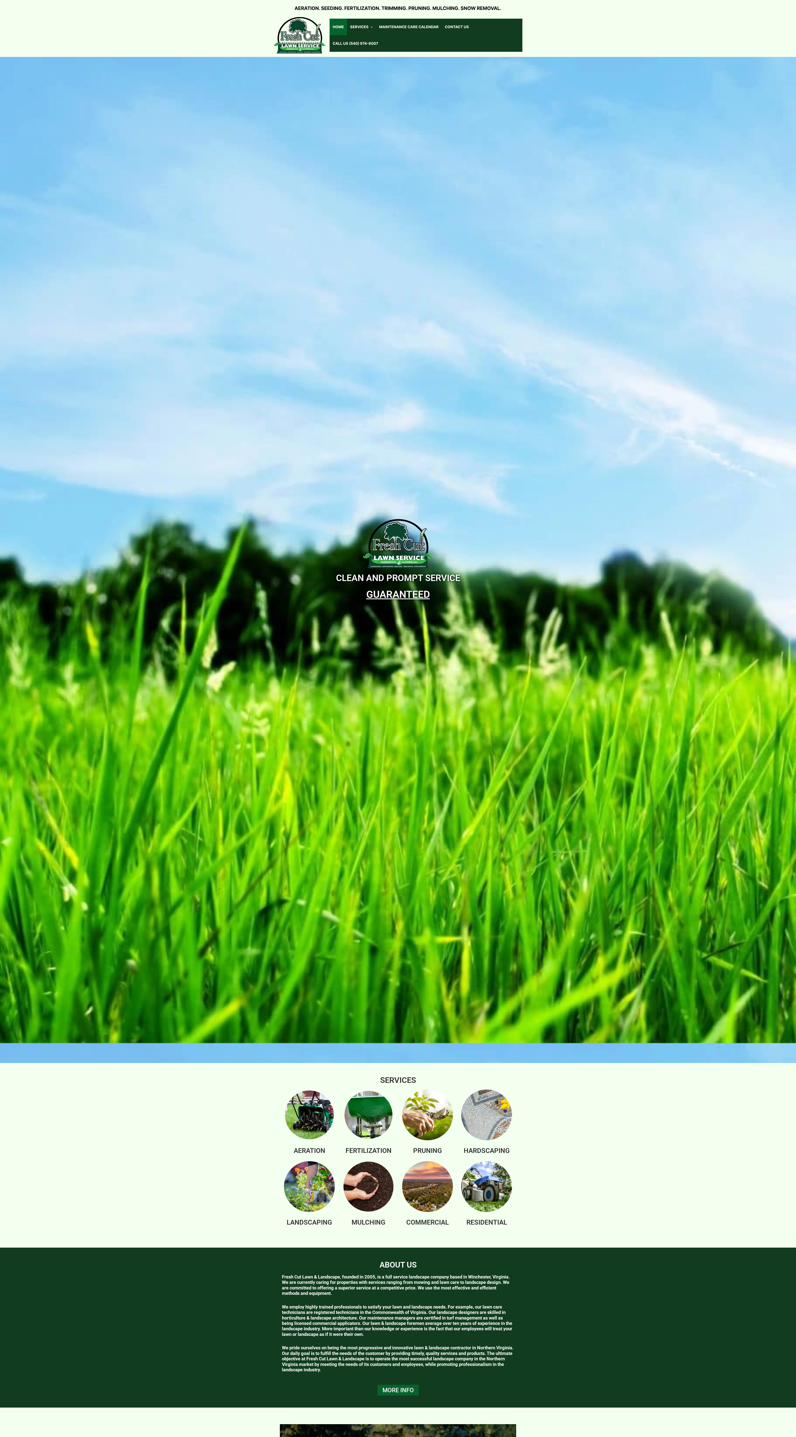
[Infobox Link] (309, 1123)
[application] (371, 27)
